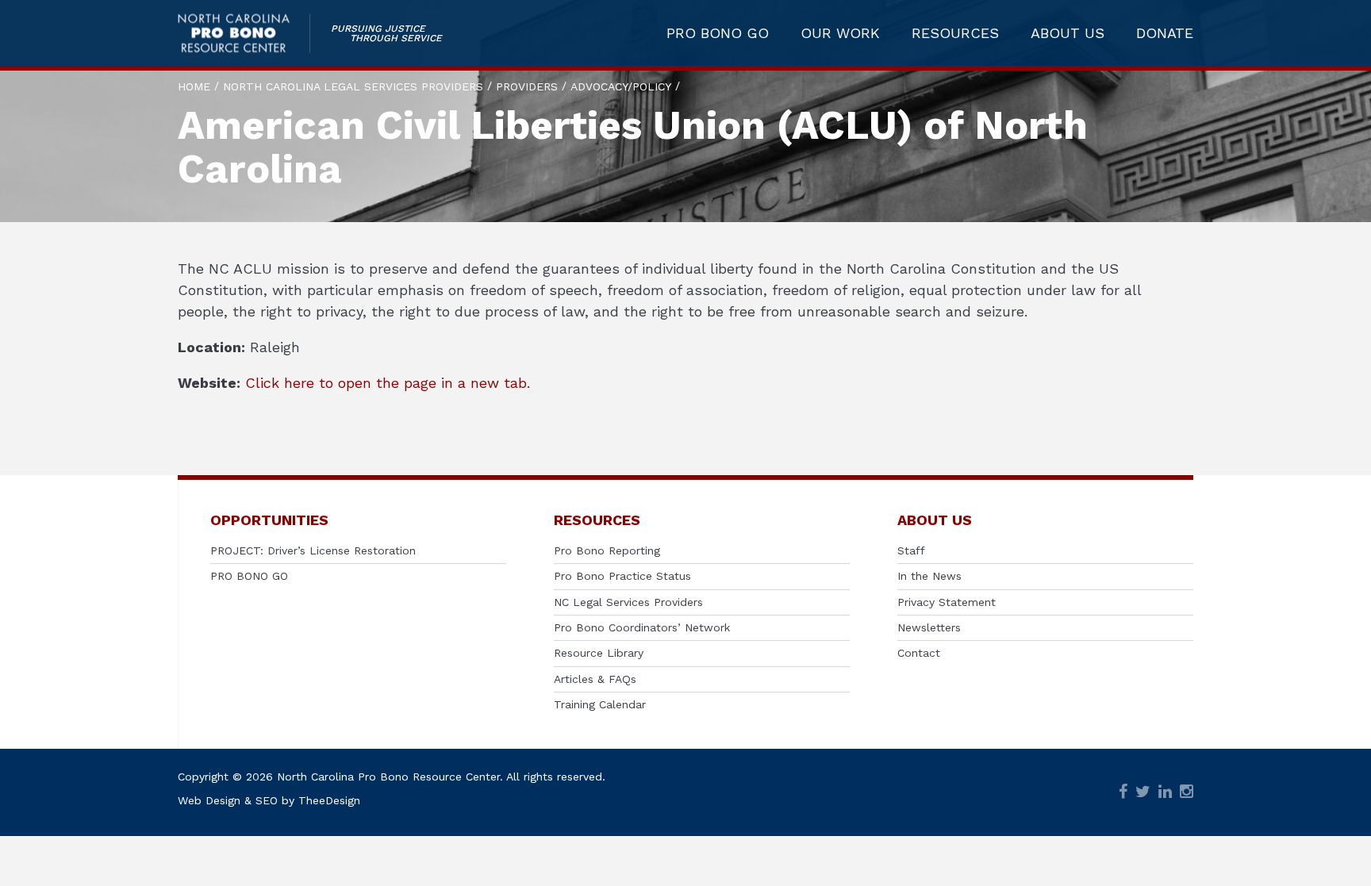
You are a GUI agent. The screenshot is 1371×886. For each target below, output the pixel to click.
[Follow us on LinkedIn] (1165, 793)
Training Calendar (600, 704)
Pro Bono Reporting (607, 550)
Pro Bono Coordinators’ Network (642, 627)
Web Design (209, 800)
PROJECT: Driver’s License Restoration (313, 550)
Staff (911, 550)
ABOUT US (1067, 33)
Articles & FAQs (595, 679)
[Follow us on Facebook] (1123, 793)
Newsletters (929, 627)
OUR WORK (840, 33)
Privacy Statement (946, 602)
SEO (266, 800)
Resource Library (598, 652)
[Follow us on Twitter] (1142, 793)
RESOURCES (955, 33)
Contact (918, 652)
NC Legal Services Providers (628, 602)
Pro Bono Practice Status (622, 576)
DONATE (1164, 33)
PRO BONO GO (717, 33)
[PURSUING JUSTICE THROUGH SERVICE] (244, 32)
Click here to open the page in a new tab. (387, 382)
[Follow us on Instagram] (1186, 793)
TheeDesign (329, 800)
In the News (929, 576)
